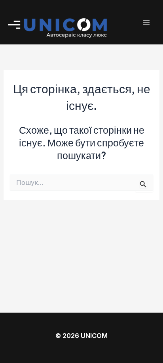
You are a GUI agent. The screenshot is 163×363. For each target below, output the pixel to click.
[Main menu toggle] (146, 22)
